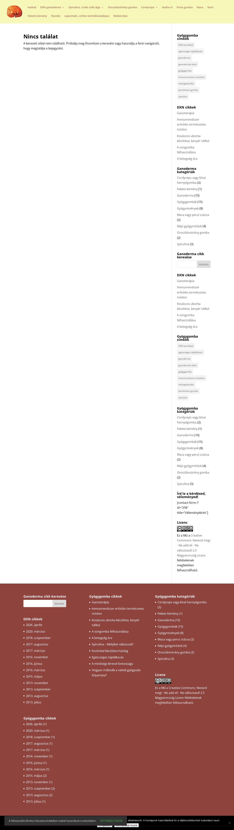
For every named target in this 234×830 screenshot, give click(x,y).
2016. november (37, 657)
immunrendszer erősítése (191, 77)
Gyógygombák (187, 202)
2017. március (35, 651)
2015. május (34, 676)
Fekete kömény (37, 16)
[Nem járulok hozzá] (229, 823)
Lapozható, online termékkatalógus (86, 16)
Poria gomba (185, 7)
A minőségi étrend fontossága (112, 664)
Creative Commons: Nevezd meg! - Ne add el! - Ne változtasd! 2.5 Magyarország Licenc (193, 545)
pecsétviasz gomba (188, 89)
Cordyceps (147, 7)
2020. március (35, 631)
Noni (210, 7)
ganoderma (184, 57)
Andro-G (167, 7)
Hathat (31, 7)
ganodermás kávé (187, 64)
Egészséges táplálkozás (108, 657)
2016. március (35, 670)
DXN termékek (185, 44)
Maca (200, 7)
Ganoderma (185, 195)
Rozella (55, 16)
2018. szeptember (38, 638)
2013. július (33, 702)
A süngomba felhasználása (110, 631)
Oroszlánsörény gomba (122, 7)
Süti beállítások (111, 820)
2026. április (34, 625)
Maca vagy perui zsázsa (193, 215)
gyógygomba (185, 70)
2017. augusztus (37, 644)
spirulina (182, 96)
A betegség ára (187, 159)
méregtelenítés (186, 83)
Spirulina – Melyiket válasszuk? (112, 644)
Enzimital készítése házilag (110, 651)
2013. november (37, 683)
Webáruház (120, 16)
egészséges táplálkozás (190, 51)
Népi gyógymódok (189, 226)
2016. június (34, 664)
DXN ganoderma (50, 7)
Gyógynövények (188, 208)
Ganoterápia (185, 113)
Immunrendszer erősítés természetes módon (191, 124)
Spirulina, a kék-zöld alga (84, 7)
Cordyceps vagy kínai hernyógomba (182, 602)
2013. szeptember (38, 689)
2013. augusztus (37, 696)
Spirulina (183, 244)
